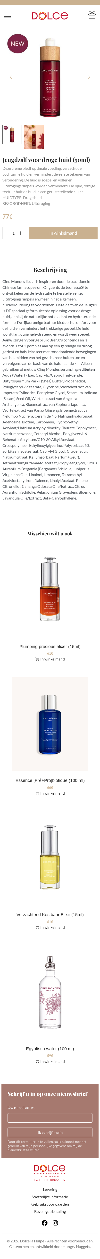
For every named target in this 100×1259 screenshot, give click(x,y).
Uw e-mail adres (21, 1107)
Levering (50, 1189)
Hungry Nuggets (76, 1246)
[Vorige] (11, 77)
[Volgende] (89, 77)
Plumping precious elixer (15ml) (50, 646)
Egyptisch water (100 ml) (50, 1048)
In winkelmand (63, 233)
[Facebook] (45, 1223)
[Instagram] (55, 1223)
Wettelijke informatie (50, 1196)
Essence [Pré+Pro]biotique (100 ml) (50, 780)
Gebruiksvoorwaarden (50, 1204)
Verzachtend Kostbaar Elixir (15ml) (50, 914)
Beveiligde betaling (50, 1211)
